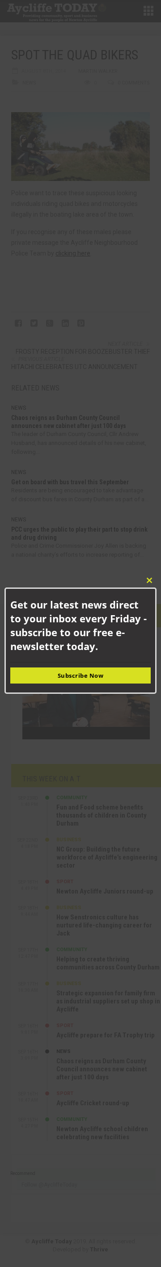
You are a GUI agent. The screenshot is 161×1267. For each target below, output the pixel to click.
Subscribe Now (81, 675)
